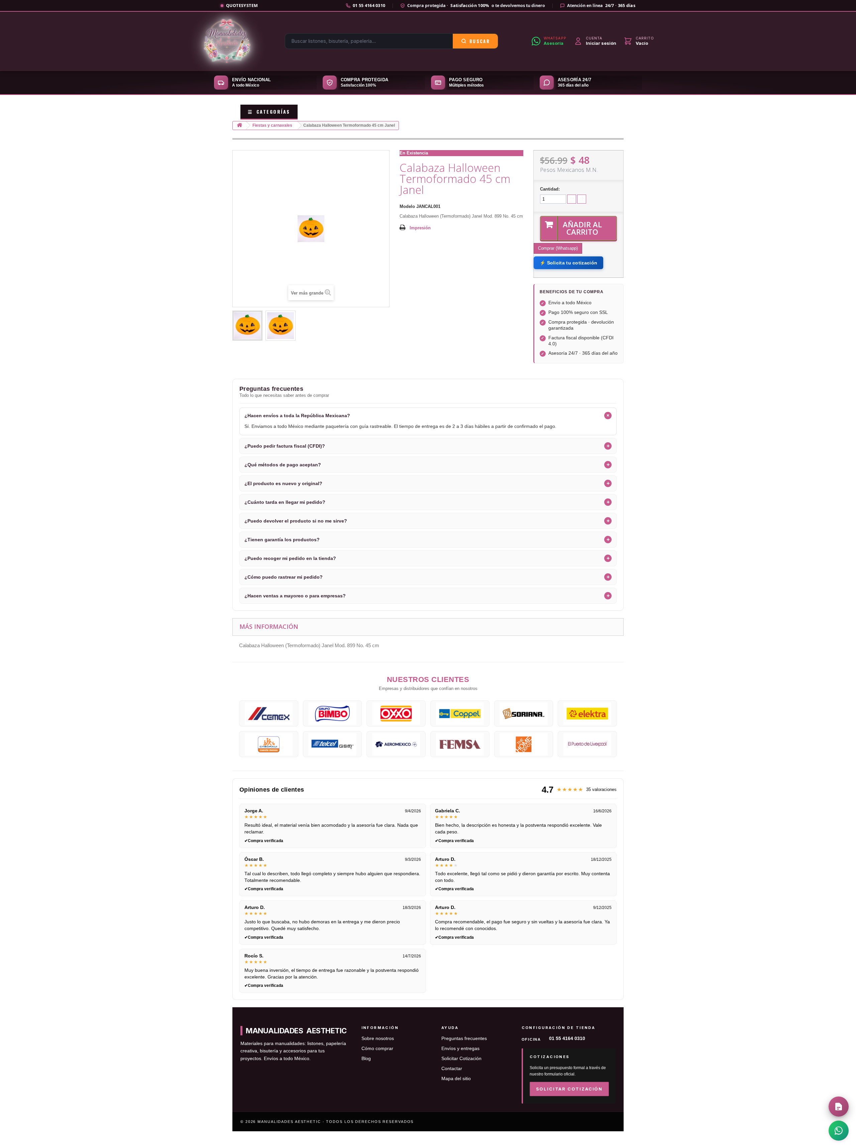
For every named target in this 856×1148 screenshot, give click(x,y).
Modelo (407, 206)
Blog (366, 1058)
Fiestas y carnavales (272, 125)
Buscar (479, 41)
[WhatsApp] (839, 1131)
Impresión (420, 227)
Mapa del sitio (456, 1078)
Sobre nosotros (377, 1038)
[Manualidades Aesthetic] (226, 41)
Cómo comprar (377, 1048)
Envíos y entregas (460, 1048)
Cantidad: (550, 189)
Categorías (269, 111)
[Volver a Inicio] (239, 125)
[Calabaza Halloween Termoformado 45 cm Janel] (247, 325)
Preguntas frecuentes (464, 1038)
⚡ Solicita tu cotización (568, 262)
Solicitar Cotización (461, 1058)
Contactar (451, 1068)
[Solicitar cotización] (839, 1107)
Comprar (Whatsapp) (558, 248)
